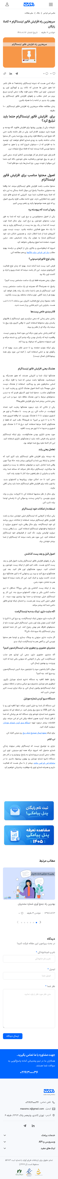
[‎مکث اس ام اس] (29, 4)
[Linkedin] (33, 1125)
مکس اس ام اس (49, 13)
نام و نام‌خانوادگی (45, 952)
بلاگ (38, 13)
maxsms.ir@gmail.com (32, 1109)
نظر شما (50, 986)
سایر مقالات (29, 13)
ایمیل (51, 969)
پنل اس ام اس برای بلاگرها (38, 252)
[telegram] (16, 73)
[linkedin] (10, 73)
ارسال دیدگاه (13, 1036)
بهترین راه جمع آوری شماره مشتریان (36, 904)
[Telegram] (25, 1125)
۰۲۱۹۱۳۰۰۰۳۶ (29, 1072)
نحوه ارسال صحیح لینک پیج (35, 733)
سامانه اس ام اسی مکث (44, 763)
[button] (5, 73)
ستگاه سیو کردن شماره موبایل (16, 722)
